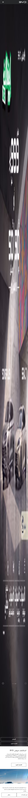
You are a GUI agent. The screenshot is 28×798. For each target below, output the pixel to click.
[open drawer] (3, 2)
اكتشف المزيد (14, 743)
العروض (14, 739)
